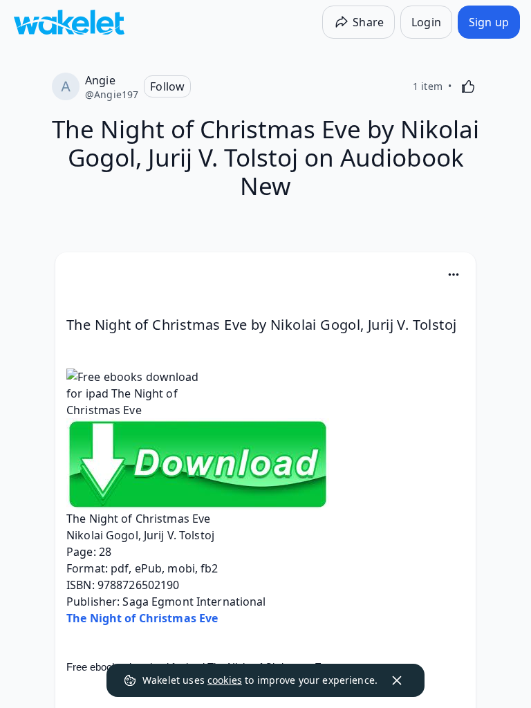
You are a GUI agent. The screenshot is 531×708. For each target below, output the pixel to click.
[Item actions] (453, 274)
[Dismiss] (397, 680)
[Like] (468, 86)
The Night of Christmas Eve (142, 618)
